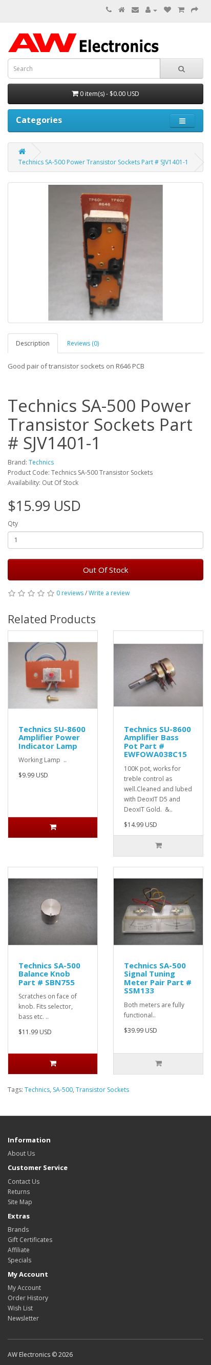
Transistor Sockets (102, 1089)
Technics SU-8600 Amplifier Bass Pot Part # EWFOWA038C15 (157, 742)
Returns (19, 1191)
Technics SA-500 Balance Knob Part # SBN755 (49, 973)
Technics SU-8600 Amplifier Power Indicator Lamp (52, 737)
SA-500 (63, 1089)
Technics (41, 462)
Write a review (109, 593)
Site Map (20, 1202)
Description (33, 343)
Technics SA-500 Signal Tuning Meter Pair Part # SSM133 (158, 978)
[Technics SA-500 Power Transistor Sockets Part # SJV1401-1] (105, 252)
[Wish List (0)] (167, 10)
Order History (28, 1298)
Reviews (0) (83, 343)
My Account (24, 1287)
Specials (19, 1260)
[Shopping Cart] (181, 10)
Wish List (20, 1308)
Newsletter (23, 1318)
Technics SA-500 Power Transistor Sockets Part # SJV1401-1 (103, 162)
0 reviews (69, 593)
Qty (13, 523)
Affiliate (19, 1250)
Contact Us (23, 1181)
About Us (21, 1153)
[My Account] (151, 10)
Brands (18, 1229)
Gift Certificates (30, 1239)
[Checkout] (194, 10)
